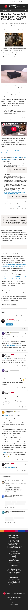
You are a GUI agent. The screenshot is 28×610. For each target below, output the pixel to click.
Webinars (14, 559)
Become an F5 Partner (14, 582)
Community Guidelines (14, 543)
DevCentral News (14, 537)
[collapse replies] (14, 331)
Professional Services (14, 569)
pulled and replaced (14, 207)
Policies (15, 597)
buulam (7, 319)
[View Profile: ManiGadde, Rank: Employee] (3, 496)
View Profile (9, 324)
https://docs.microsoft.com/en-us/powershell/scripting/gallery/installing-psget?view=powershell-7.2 (14, 192)
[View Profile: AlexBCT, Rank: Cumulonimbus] (3, 333)
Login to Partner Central (14, 584)
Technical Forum (14, 539)
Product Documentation (14, 553)
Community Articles (7, 10)
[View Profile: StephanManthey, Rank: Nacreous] (3, 412)
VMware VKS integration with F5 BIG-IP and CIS (15, 512)
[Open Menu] (26, 10)
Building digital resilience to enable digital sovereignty (14, 496)
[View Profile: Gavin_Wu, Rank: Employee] (3, 482)
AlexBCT (7, 332)
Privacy (19, 597)
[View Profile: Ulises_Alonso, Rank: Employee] (3, 512)
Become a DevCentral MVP (14, 547)
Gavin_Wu (7, 483)
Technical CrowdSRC (14, 542)
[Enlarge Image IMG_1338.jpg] (14, 39)
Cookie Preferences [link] (14, 604)
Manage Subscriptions (14, 568)
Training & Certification (14, 562)
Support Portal (14, 574)
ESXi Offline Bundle (16, 157)
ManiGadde (8, 498)
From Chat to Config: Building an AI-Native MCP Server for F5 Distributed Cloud (14, 481)
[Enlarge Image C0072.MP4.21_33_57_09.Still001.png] (14, 74)
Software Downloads (14, 572)
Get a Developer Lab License (14, 546)
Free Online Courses (14, 560)
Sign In (24, 6)
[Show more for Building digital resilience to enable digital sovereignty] (6, 505)
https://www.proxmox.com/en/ (14, 345)
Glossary (14, 556)
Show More (14, 526)
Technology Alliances (14, 581)
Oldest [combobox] (24, 328)
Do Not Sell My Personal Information (14, 602)
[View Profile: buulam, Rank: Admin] (3, 321)
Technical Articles (14, 540)
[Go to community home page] (10, 6)
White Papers (14, 555)
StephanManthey (9, 411)
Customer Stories (14, 558)
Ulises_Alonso (8, 514)
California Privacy (14, 599)
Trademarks (9, 597)
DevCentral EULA (14, 544)
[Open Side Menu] (2, 6)
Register (19, 6)
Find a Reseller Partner (14, 579)
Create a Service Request (14, 571)
